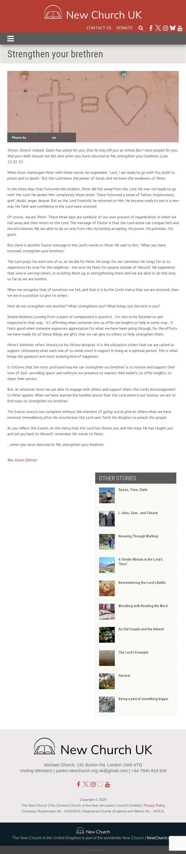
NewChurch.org (160, 838)
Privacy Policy (154, 805)
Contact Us (99, 27)
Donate (124, 27)
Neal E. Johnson (39, 137)
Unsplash (64, 137)
